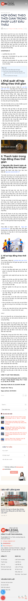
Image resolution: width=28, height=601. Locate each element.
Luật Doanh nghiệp (20, 559)
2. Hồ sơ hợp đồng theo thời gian (10, 75)
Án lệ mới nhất (4, 585)
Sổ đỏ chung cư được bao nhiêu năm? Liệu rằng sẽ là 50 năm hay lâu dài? (13, 511)
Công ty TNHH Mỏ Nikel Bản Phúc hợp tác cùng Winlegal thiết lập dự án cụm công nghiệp (16, 434)
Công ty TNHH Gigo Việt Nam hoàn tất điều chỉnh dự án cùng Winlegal (15, 439)
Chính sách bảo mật (6, 569)
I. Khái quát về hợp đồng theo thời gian (11, 69)
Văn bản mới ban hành (7, 582)
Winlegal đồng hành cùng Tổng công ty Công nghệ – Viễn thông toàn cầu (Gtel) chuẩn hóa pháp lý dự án (15, 428)
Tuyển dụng (4, 562)
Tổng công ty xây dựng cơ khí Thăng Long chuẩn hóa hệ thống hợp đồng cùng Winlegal (15, 423)
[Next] (26, 504)
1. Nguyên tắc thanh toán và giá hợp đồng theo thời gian (14, 73)
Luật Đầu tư (18, 562)
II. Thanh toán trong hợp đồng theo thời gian (12, 71)
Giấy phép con (18, 571)
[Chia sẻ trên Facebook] (24, 29)
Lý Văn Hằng (19, 28)
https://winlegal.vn (7, 545)
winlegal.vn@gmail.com (9, 541)
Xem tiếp (3, 515)
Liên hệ (3, 564)
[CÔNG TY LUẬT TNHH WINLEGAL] (8, 4)
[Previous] (1, 504)
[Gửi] (25, 404)
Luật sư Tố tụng (19, 567)
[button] (26, 3)
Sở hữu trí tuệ (18, 569)
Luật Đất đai (18, 564)
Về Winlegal (4, 559)
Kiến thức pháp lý (5, 587)
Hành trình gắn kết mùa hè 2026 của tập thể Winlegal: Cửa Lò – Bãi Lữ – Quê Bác (15, 417)
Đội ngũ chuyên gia (6, 567)
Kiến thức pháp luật (5, 12)
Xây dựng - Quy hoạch (21, 574)
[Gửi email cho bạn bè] (26, 29)
